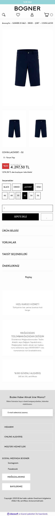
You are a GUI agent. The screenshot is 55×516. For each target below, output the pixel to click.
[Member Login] (32, 14)
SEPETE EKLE (20, 217)
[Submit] (49, 412)
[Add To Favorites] (47, 216)
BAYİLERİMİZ (16, 487)
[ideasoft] (12, 514)
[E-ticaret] (27, 514)
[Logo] (27, 8)
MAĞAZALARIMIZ (16, 477)
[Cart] (48, 15)
